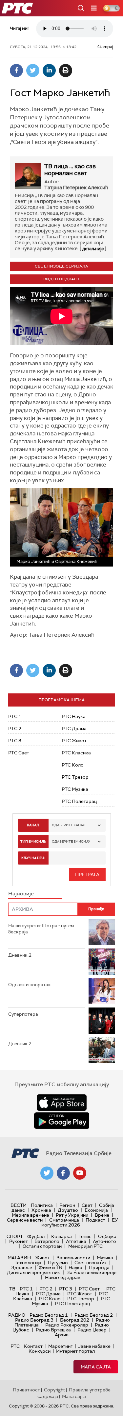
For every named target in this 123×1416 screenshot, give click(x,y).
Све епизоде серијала (61, 266)
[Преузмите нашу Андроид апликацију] (61, 1120)
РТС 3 (14, 741)
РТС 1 (14, 716)
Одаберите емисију (71, 841)
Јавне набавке (94, 1346)
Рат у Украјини (72, 1215)
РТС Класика (76, 753)
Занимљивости (73, 1258)
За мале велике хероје (91, 1272)
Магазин (19, 1258)
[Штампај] (65, 70)
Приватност (26, 1390)
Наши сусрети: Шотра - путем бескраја (41, 929)
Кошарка (61, 1236)
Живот (42, 1258)
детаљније (93, 248)
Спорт (15, 1236)
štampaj (105, 47)
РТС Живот (74, 741)
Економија (96, 1210)
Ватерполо (46, 1241)
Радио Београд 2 (93, 1315)
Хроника (41, 1210)
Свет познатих (90, 1263)
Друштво (68, 1210)
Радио (16, 1315)
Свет (87, 1205)
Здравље (21, 1267)
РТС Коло (73, 765)
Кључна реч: (33, 858)
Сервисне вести (25, 1220)
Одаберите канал (68, 825)
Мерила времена (30, 1215)
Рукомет (18, 1241)
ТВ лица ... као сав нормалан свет (70, 169)
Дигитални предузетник (33, 1272)
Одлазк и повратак (29, 984)
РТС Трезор (75, 777)
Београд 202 (74, 1320)
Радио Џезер (92, 1330)
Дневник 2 (19, 955)
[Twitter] (32, 70)
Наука (75, 1267)
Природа (99, 1267)
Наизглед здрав (62, 1277)
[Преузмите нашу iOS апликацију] (62, 1102)
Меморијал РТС (85, 1246)
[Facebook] (16, 70)
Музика (105, 1258)
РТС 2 (14, 728)
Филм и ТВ (50, 1267)
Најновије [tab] (21, 893)
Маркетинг (60, 1346)
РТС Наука (74, 716)
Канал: (33, 825)
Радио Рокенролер (66, 1325)
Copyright (54, 1390)
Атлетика (76, 1241)
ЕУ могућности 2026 (79, 1222)
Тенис (85, 1236)
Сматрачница (64, 1220)
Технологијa (27, 1263)
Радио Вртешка (53, 1330)
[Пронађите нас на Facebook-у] (63, 1173)
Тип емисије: (33, 841)
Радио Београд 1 (49, 1315)
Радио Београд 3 (34, 1320)
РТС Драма (74, 728)
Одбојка (107, 1236)
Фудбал (36, 1236)
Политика (42, 1205)
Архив (62, 1335)
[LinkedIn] (49, 70)
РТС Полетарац (79, 801)
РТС (15, 1346)
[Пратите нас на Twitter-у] (46, 1173)
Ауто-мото (104, 1241)
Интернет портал (75, 1351)
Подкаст (95, 1220)
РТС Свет (18, 753)
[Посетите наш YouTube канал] (79, 1173)
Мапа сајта (96, 1367)
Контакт (33, 1346)
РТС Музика (75, 789)
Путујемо (58, 1263)
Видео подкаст (61, 279)
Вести (18, 1205)
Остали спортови (42, 1246)
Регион (67, 1205)
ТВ (12, 1289)
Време (102, 1215)
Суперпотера (23, 1014)
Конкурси (40, 1351)
